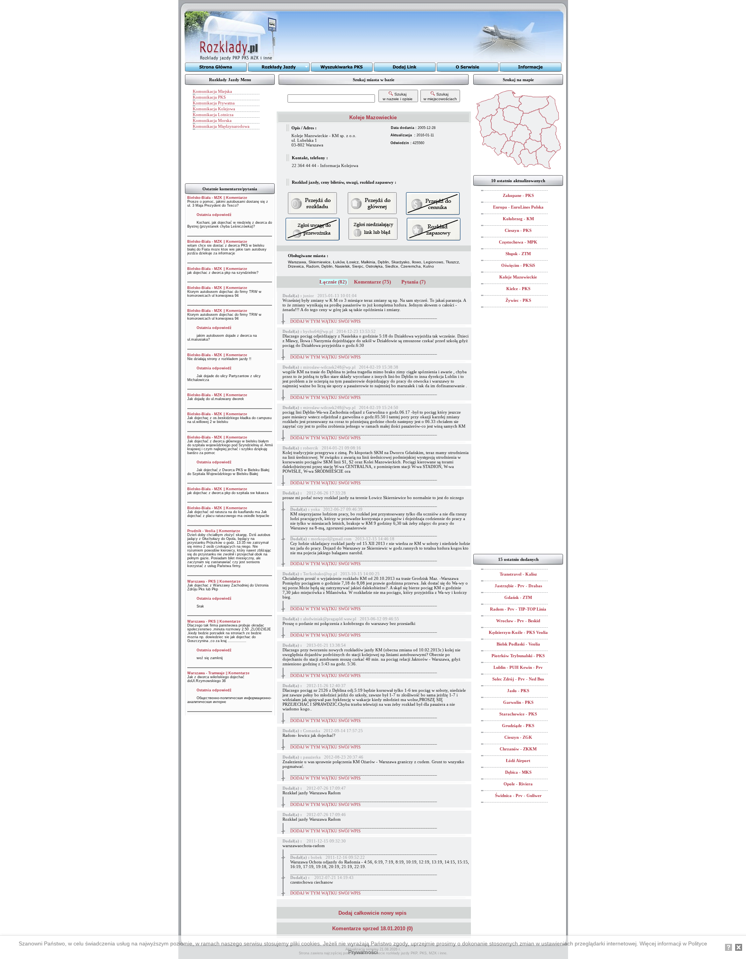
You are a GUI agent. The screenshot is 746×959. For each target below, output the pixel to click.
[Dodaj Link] (405, 67)
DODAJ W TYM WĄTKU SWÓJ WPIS (325, 321)
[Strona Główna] (216, 67)
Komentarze (236, 198)
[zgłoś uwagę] (373, 229)
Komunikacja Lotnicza (213, 114)
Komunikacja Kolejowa (214, 108)
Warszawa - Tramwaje (206, 673)
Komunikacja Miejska (212, 91)
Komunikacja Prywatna (214, 103)
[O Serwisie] (468, 67)
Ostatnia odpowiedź (214, 215)
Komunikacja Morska (212, 120)
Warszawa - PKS (201, 581)
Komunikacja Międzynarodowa (221, 126)
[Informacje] (531, 67)
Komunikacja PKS (209, 97)
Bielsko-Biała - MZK (204, 198)
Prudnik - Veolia (201, 531)
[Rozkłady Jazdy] (279, 67)
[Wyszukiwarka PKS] (342, 67)
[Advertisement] (376, 37)
